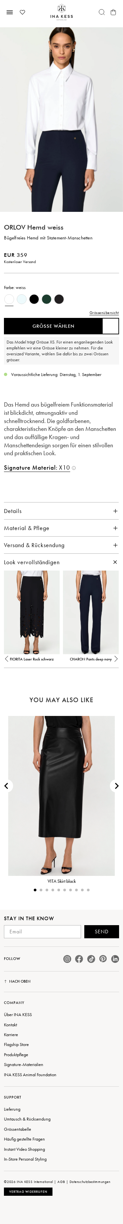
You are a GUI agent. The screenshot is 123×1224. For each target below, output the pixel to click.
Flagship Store (16, 1044)
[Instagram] (67, 959)
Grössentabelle (17, 1129)
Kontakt (10, 1025)
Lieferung (12, 1109)
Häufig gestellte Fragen (24, 1139)
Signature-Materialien (23, 1064)
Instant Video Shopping (24, 1149)
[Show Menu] (9, 12)
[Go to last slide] (6, 785)
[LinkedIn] (115, 959)
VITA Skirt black (62, 881)
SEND (102, 931)
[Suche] (102, 12)
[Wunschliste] (22, 12)
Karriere (11, 1034)
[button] (7, 662)
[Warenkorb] (113, 12)
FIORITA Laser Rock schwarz (32, 659)
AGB (61, 1181)
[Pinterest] (103, 959)
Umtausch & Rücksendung (27, 1119)
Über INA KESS (18, 1014)
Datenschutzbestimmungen (90, 1181)
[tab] (35, 890)
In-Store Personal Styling (25, 1159)
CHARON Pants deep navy (91, 659)
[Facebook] (79, 959)
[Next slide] (116, 785)
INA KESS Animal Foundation (30, 1075)
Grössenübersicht (104, 312)
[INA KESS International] (62, 12)
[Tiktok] (91, 959)
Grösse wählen (53, 326)
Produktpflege (16, 1054)
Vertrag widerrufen (28, 1192)
